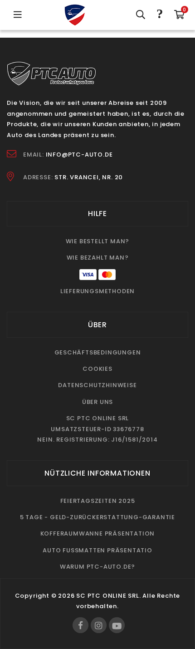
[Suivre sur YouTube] (117, 625)
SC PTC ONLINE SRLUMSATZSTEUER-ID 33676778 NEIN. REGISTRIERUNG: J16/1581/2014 (97, 429)
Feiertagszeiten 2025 (97, 501)
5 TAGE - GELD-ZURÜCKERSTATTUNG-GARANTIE (97, 517)
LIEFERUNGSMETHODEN (97, 291)
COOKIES (97, 368)
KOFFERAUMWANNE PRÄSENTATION (97, 533)
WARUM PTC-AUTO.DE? (97, 566)
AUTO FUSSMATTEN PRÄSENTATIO (97, 550)
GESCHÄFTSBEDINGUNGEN (97, 352)
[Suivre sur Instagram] (99, 625)
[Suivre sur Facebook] (80, 625)
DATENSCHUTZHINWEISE (97, 385)
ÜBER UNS (97, 402)
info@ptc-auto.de (79, 154)
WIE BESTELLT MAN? (98, 241)
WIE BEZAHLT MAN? (98, 257)
